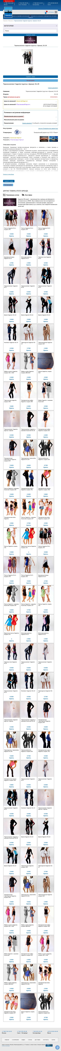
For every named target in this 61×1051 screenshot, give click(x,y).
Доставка (28, 195)
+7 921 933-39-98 (22, 1031)
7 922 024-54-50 (37, 1031)
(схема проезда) (6, 1045)
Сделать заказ (30, 76)
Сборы (53, 1039)
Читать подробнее (8, 174)
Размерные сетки (12, 195)
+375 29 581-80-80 (52, 1031)
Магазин (10, 20)
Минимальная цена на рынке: (14, 116)
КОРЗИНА (51, 12)
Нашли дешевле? (53, 88)
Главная (5, 20)
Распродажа (30, 80)
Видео (23, 1039)
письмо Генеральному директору (48, 128)
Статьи (30, 1039)
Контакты (46, 1039)
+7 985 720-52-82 (7, 1031)
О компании (15, 1039)
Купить (11, 236)
